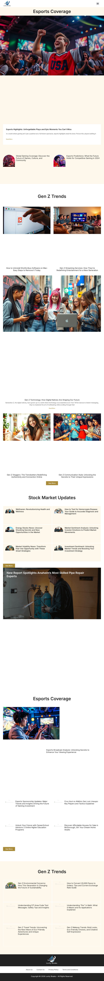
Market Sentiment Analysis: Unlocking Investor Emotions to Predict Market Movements (81, 530)
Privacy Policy (53, 969)
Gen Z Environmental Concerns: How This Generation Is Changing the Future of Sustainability (32, 885)
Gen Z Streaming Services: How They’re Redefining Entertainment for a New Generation (77, 269)
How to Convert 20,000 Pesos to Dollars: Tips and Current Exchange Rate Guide (82, 885)
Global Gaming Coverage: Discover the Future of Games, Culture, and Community (33, 158)
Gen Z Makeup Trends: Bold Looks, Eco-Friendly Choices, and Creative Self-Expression (82, 929)
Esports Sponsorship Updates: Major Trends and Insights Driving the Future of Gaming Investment (32, 803)
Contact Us (40, 969)
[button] (97, 3)
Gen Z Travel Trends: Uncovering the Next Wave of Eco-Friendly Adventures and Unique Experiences (32, 930)
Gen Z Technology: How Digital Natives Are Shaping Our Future (52, 400)
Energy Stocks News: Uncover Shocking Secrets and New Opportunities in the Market (29, 530)
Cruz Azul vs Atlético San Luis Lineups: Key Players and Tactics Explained (81, 802)
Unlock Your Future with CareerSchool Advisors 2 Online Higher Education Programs (32, 827)
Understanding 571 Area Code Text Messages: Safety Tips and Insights (33, 906)
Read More (9, 139)
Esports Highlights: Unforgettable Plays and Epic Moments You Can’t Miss (39, 129)
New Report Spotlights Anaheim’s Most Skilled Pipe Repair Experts (45, 574)
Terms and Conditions (70, 969)
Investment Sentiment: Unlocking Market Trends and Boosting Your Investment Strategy (79, 548)
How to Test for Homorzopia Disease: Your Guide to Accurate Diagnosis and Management (81, 511)
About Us (29, 969)
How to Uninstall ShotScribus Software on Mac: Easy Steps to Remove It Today (26, 269)
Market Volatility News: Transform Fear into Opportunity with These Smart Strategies (31, 548)
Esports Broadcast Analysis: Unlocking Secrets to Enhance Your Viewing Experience (67, 751)
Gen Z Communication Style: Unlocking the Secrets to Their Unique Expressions (77, 476)
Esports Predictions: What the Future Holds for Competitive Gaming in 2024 (83, 157)
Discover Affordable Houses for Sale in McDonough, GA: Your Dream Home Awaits (81, 827)
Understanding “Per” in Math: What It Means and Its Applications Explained (82, 907)
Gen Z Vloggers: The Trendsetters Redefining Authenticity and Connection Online (27, 476)
